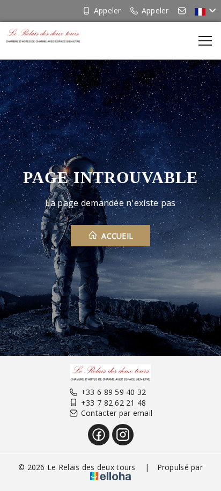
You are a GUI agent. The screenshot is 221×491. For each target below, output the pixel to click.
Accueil (116, 236)
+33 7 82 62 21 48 (113, 403)
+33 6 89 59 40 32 (113, 392)
